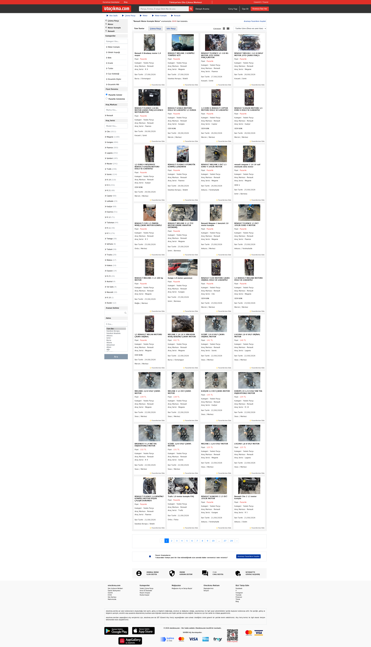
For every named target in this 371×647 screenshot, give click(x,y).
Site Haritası (112, 597)
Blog (125, 2)
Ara (116, 356)
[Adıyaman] (116, 345)
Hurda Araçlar (144, 595)
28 (231, 540)
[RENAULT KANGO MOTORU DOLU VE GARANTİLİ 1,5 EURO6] (182, 97)
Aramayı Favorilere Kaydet (248, 556)
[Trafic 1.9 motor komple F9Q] (182, 485)
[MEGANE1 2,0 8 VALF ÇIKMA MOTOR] (149, 380)
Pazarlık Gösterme (117, 99)
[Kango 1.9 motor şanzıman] (182, 267)
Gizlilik (110, 593)
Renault (177, 15)
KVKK (110, 595)
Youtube (238, 595)
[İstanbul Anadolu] (116, 333)
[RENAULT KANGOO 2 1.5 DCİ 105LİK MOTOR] (216, 485)
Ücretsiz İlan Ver (259, 9)
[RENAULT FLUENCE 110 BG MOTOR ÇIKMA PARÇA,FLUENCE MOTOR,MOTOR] (149, 97)
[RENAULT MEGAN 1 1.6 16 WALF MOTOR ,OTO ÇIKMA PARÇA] (249, 42)
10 (213, 540)
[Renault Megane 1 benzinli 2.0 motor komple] (216, 212)
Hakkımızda (112, 599)
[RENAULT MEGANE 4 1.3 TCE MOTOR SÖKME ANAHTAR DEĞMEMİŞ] (182, 212)
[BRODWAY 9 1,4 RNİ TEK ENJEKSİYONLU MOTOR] (149, 432)
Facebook (239, 588)
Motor (145, 15)
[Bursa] (116, 340)
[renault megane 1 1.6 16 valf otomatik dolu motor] (249, 153)
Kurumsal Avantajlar (111, 2)
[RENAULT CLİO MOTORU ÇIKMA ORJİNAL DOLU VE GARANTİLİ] (216, 267)
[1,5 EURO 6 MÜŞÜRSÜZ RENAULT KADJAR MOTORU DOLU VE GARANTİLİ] (149, 153)
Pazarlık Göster (115, 95)
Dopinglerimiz (208, 588)
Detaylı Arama (202, 9)
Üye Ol (245, 9)
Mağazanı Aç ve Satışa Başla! (182, 588)
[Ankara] (116, 336)
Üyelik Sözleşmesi (114, 590)
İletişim (206, 590)
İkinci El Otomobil (146, 590)
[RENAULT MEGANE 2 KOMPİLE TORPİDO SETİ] (182, 42)
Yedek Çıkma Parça (146, 588)
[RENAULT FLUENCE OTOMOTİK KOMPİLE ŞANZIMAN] (182, 153)
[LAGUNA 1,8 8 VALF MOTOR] (249, 432)
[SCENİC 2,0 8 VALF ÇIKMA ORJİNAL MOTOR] (216, 323)
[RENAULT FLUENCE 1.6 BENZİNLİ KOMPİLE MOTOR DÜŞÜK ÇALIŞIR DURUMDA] (149, 485)
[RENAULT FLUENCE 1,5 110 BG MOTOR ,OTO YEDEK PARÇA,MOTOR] (216, 42)
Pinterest (239, 597)
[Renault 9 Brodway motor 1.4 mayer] (149, 42)
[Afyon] (116, 347)
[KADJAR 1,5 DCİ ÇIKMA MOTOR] (216, 380)
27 (225, 540)
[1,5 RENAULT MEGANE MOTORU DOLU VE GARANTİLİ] (249, 267)
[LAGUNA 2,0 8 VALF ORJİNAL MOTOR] (249, 323)
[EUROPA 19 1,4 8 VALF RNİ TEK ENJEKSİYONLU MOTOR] (249, 380)
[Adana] (116, 342)
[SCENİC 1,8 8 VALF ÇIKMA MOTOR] (182, 432)
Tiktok (238, 599)
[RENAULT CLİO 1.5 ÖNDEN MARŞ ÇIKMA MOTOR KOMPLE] (149, 212)
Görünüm (217, 29)
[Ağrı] (116, 349)
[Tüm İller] (116, 329)
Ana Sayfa (113, 15)
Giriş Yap (232, 9)
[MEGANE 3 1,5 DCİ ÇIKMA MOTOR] (182, 380)
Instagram (239, 593)
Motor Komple (161, 15)
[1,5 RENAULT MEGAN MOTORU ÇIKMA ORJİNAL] (149, 323)
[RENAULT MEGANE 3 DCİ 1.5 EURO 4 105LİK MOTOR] (216, 153)
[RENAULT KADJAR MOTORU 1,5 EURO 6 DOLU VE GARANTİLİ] (249, 97)
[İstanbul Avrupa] (116, 331)
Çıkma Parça (130, 15)
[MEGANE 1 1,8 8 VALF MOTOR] (216, 432)
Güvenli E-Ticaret (261, 2)
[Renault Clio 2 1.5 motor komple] (249, 485)
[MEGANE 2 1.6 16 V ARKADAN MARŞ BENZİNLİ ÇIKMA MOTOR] (182, 323)
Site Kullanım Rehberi (115, 588)
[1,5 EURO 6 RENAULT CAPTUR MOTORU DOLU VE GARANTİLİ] (216, 97)
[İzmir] (116, 338)
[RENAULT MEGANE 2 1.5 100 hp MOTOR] (149, 267)
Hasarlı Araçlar (145, 593)
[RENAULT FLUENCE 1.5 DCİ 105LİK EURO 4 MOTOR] (249, 212)
